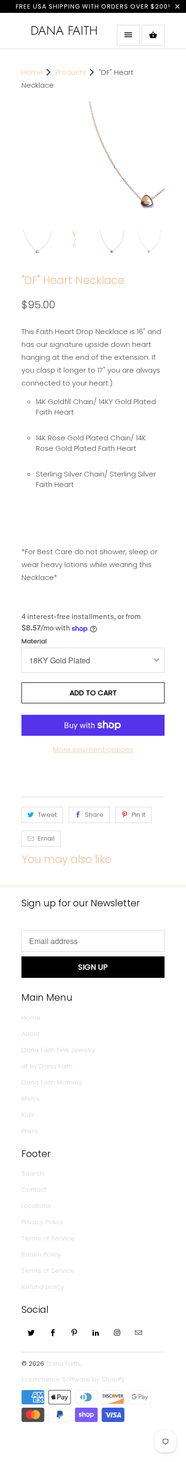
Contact (33, 1212)
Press (29, 1153)
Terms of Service (47, 1260)
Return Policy (41, 1276)
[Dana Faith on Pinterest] (74, 1354)
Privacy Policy (42, 1244)
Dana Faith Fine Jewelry (58, 1072)
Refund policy (42, 1309)
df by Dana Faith (46, 1088)
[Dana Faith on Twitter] (31, 1354)
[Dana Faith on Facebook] (53, 1354)
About (30, 1056)
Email (46, 860)
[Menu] (128, 35)
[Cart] (153, 35)
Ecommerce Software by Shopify (72, 1401)
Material (34, 663)
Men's (30, 1121)
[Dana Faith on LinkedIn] (95, 1354)
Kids (27, 1137)
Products (70, 72)
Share (94, 837)
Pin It (138, 837)
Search (32, 1195)
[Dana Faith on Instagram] (117, 1354)
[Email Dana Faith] (138, 1354)
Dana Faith (64, 30)
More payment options (93, 772)
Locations (36, 1228)
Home (31, 1040)
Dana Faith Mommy (51, 1104)
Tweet (47, 837)
